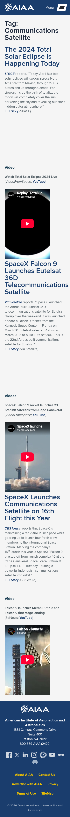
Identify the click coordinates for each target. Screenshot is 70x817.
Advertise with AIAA (27, 784)
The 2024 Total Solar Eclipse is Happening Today (32, 56)
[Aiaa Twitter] (17, 755)
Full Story (12, 111)
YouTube (39, 181)
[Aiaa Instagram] (34, 755)
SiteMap (47, 793)
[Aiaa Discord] (35, 762)
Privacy (52, 784)
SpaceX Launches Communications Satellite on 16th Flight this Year (32, 507)
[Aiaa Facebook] (9, 755)
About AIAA (24, 774)
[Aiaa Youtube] (52, 755)
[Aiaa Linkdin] (25, 755)
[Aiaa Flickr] (61, 755)
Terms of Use (26, 793)
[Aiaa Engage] (43, 755)
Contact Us (46, 774)
